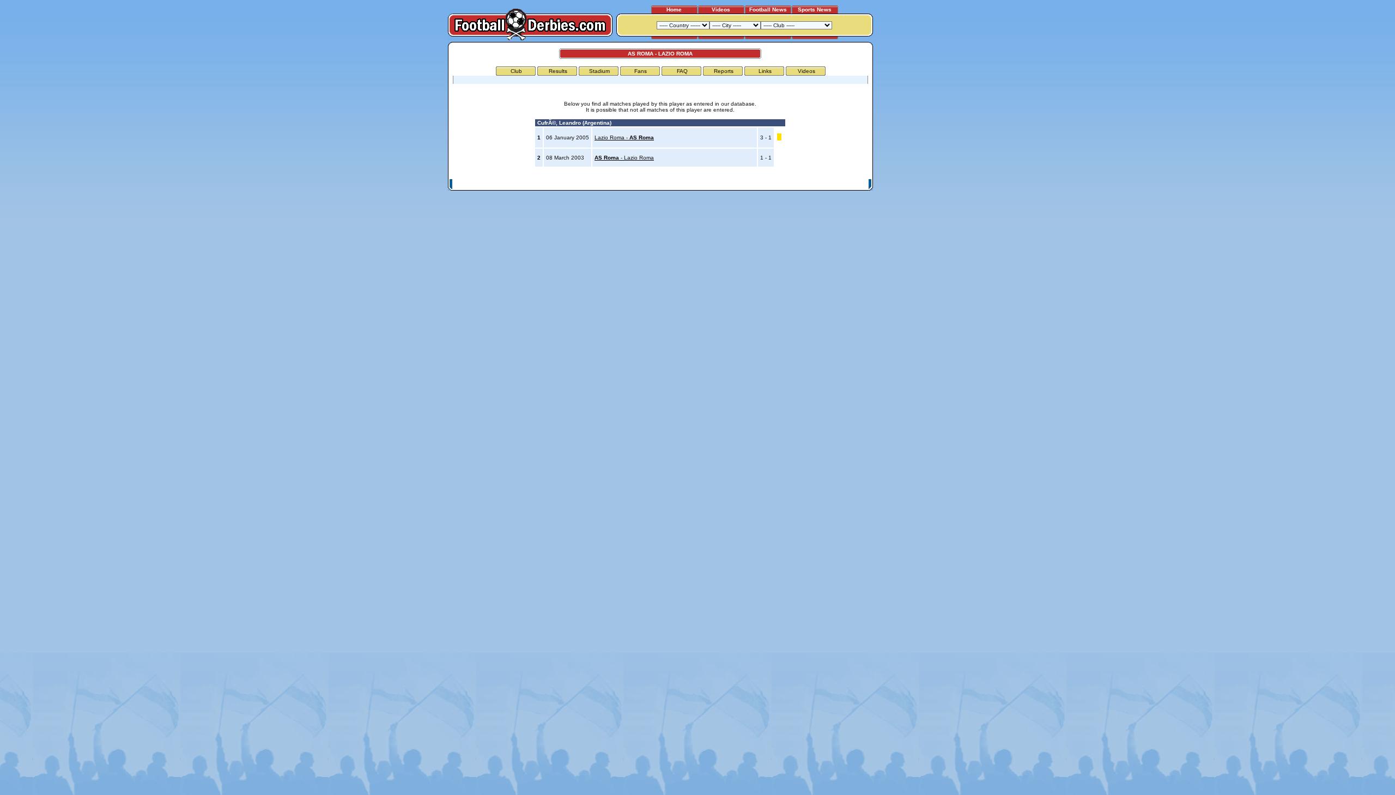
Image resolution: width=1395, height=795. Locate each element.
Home (674, 10)
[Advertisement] (914, 205)
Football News (768, 10)
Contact (854, 184)
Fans (640, 71)
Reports (723, 71)
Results (558, 71)
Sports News (815, 10)
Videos (721, 10)
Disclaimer (794, 184)
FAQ (682, 71)
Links (765, 71)
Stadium (599, 71)
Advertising (737, 184)
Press (767, 184)
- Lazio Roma (624, 158)
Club (516, 71)
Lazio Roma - (624, 137)
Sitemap (825, 184)
